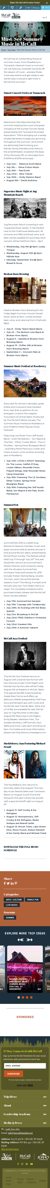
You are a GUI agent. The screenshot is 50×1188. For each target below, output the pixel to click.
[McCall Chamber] (5, 15)
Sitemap (42, 1180)
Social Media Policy (8, 1180)
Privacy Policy (20, 1181)
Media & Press (13, 1123)
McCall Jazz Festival (15, 638)
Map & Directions (10, 1149)
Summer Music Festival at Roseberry (25, 366)
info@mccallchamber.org (20, 1133)
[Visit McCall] (6, 1156)
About (7, 1105)
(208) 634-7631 (12, 1129)
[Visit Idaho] (43, 1156)
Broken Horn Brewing (16, 274)
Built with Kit (25, 1085)
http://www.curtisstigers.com (31, 732)
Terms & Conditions (31, 1181)
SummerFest (11, 504)
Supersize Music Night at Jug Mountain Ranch (20, 193)
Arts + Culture (14, 899)
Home (3, 50)
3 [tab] (27, 997)
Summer (10, 917)
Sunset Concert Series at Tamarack (24, 92)
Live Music (12, 905)
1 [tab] (18, 997)
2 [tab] (23, 997)
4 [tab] (31, 997)
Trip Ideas (12, 50)
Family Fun (32, 899)
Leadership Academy (17, 1114)
